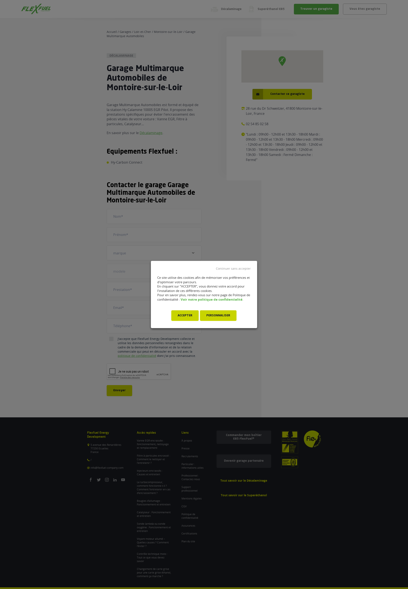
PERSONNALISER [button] (218, 315)
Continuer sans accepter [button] (233, 268)
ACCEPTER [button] (185, 315)
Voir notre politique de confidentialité (211, 299)
